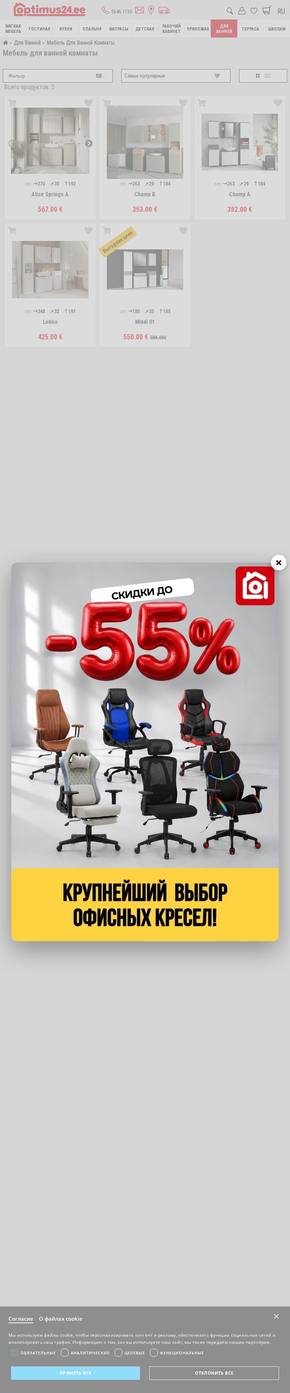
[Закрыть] (278, 562)
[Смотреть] (145, 752)
